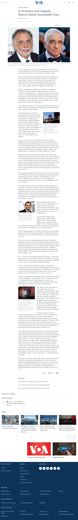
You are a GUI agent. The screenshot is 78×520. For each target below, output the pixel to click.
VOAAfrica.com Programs (8, 502)
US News (3, 467)
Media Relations (44, 514)
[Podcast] (58, 468)
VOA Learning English (26, 502)
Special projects (5, 494)
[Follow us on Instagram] (51, 468)
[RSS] (54, 468)
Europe (22, 476)
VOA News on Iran (25, 494)
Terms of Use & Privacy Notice (7, 512)
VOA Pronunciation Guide (66, 514)
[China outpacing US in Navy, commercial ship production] (48, 420)
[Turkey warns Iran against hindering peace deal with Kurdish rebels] (67, 420)
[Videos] (68, 3)
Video (4, 412)
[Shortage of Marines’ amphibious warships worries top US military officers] (29, 420)
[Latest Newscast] (73, 3)
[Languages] (64, 3)
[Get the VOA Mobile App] (39, 449)
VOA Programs (5, 491)
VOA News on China (45, 491)
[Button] (57, 25)
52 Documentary (44, 494)
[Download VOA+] (64, 449)
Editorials (42, 502)
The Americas (24, 470)
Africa (21, 467)
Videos (61, 491)
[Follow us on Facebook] (40, 468)
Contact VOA (43, 511)
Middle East (23, 479)
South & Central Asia (26, 482)
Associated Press (24, 18)
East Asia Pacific (24, 473)
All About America (6, 470)
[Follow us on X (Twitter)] (44, 468)
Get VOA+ (23, 511)
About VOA (4, 516)
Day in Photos (24, 491)
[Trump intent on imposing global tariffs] (10, 420)
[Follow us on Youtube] (47, 468)
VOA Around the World (26, 514)
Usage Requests (63, 511)
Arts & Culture (23, 7)
